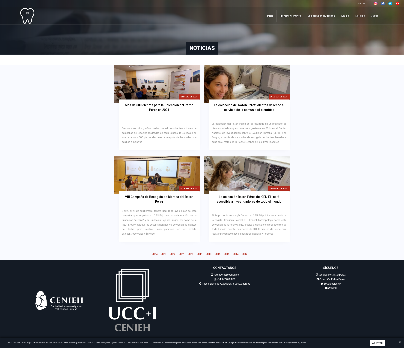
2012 (244, 254)
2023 (163, 254)
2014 (235, 254)
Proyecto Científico (290, 15)
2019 (199, 254)
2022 (172, 254)
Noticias (360, 15)
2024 (154, 254)
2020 (190, 254)
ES (364, 4)
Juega (374, 15)
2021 (181, 254)
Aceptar (377, 343)
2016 (217, 254)
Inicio (270, 15)
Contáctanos (224, 268)
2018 (208, 254)
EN (359, 4)
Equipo (345, 15)
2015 (226, 254)
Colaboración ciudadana (321, 15)
